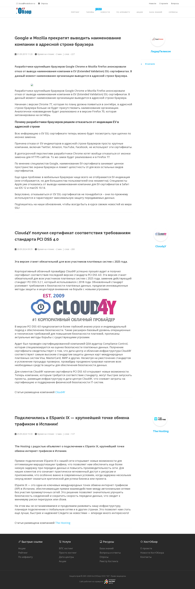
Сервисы (173, 12)
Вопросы (175, 3)
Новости (152, 3)
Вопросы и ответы (110, 552)
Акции (140, 12)
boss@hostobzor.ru (27, 3)
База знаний (155, 12)
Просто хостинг (68, 552)
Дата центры (66, 557)
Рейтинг (75, 12)
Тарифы (91, 10)
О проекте (163, 3)
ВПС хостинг (66, 548)
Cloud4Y (60, 392)
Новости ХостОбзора (152, 552)
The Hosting (62, 523)
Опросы (44, 3)
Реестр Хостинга (109, 561)
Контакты (145, 557)
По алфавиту (123, 12)
